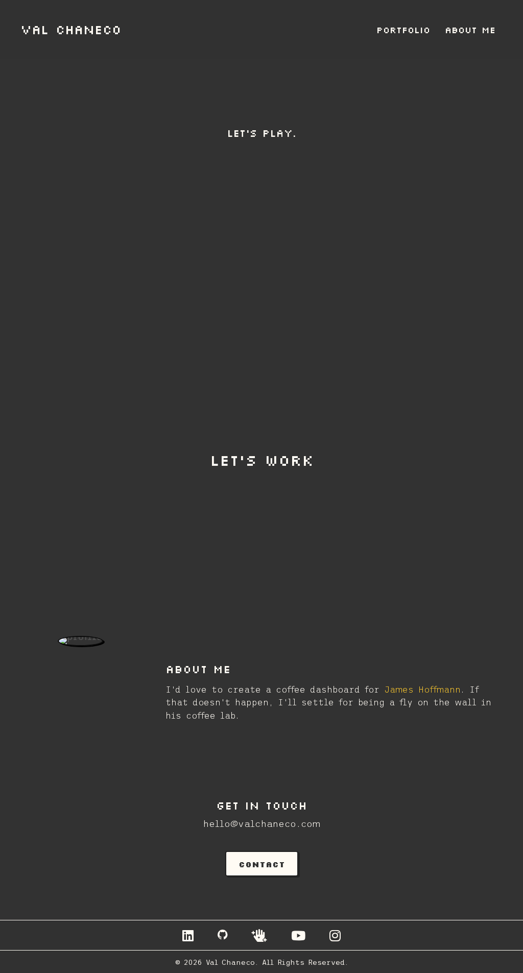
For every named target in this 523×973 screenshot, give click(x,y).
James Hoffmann (422, 689)
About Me (470, 29)
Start (248, 339)
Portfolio (403, 29)
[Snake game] (261, 245)
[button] (261, 863)
